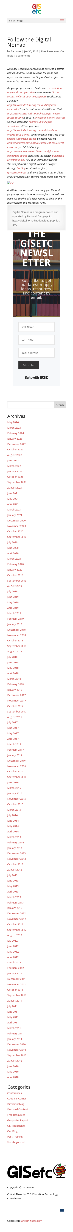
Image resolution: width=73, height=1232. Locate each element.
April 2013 (13, 891)
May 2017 (13, 733)
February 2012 (15, 968)
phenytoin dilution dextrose (50, 117)
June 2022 (13, 460)
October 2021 (15, 476)
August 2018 (14, 651)
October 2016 (15, 771)
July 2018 (12, 657)
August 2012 (14, 935)
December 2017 (16, 695)
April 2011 (13, 1022)
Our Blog (12, 1131)
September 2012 (16, 929)
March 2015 (14, 809)
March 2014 (14, 837)
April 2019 (13, 608)
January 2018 (14, 689)
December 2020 (16, 520)
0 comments (23, 55)
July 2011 (12, 1006)
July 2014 (12, 815)
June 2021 (13, 493)
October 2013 (15, 864)
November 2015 (16, 798)
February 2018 (15, 684)
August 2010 (14, 1060)
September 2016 (16, 777)
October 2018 (15, 640)
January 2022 (14, 471)
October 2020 (15, 531)
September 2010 (16, 1055)
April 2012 (13, 957)
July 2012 (12, 940)
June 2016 (13, 782)
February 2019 (15, 618)
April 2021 (13, 504)
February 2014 (15, 842)
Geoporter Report (17, 1120)
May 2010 (13, 1071)
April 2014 (13, 831)
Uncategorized (15, 1142)
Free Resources (50, 51)
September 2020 (16, 536)
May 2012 (13, 951)
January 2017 (14, 755)
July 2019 (12, 591)
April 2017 (13, 738)
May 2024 (13, 422)
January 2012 (14, 973)
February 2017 (15, 749)
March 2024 (14, 427)
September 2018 (16, 646)
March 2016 (14, 788)
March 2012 (14, 962)
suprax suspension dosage (21, 138)
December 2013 (16, 853)
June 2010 (13, 1066)
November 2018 (16, 635)
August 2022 (14, 455)
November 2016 (16, 766)
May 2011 (13, 1017)
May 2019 (13, 602)
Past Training (15, 1136)
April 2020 (13, 553)
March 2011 (14, 1028)
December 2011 (16, 979)
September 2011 (16, 995)
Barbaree (16, 51)
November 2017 (16, 700)
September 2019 (16, 580)
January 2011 (14, 1039)
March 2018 (14, 678)
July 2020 (12, 542)
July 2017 (12, 722)
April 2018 (13, 673)
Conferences (14, 1093)
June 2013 (13, 880)
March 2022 (14, 466)
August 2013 (14, 869)
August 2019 (14, 586)
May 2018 (13, 667)
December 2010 (16, 1044)
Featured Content (17, 1109)
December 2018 (16, 629)
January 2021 (14, 515)
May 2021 (13, 498)
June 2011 (13, 1011)
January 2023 (14, 438)
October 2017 (15, 706)
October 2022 (15, 449)
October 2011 (15, 989)
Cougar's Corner (16, 1098)
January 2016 (14, 793)
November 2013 (16, 858)
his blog (21, 168)
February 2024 (15, 433)
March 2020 (14, 558)
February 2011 (15, 1033)
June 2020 (13, 547)
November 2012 (16, 919)
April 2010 (13, 1077)
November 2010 (16, 1049)
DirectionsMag (15, 1104)
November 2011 (16, 984)
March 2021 (14, 509)
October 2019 (15, 575)
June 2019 (13, 597)
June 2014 (13, 820)
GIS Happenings (16, 1125)
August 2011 (14, 1000)
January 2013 (14, 908)
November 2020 (16, 526)
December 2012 (16, 913)
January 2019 (14, 624)
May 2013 (13, 886)
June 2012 (13, 946)
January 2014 (14, 848)
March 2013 (14, 897)
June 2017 (13, 727)
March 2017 (14, 744)
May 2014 (13, 826)
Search (60, 405)
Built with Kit (36, 377)
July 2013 (12, 875)
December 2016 (16, 760)
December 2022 (16, 444)
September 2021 (16, 482)
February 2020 (15, 564)
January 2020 (14, 569)
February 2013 (15, 902)
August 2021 (14, 487)
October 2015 (15, 804)
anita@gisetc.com (31, 1220)
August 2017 (14, 717)
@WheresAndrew (16, 172)
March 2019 (14, 613)
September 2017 (16, 711)
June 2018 (13, 662)
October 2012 (15, 924)
